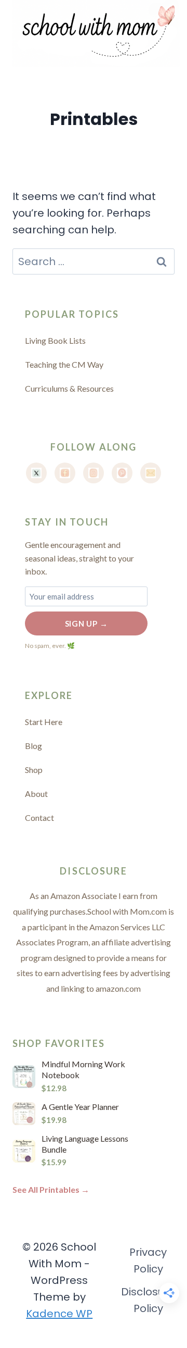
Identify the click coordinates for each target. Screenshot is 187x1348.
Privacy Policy (148, 1260)
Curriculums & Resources (69, 388)
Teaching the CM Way (64, 364)
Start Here (43, 722)
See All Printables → (50, 1189)
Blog (33, 746)
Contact (39, 817)
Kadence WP (59, 1313)
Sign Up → (86, 623)
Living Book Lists (55, 340)
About (36, 793)
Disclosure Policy (148, 1300)
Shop (34, 770)
